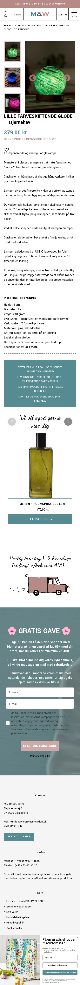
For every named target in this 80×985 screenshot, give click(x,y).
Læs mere (31, 347)
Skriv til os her (18, 836)
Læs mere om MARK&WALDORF (25, 901)
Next (67, 78)
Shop (20, 25)
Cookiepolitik (14, 928)
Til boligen (34, 25)
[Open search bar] (6, 12)
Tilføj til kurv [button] (41, 519)
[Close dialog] (77, 937)
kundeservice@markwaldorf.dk (28, 821)
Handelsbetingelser (18, 917)
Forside (8, 25)
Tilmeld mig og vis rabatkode (60, 973)
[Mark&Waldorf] (40, 14)
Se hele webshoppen (19, 906)
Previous (33, 78)
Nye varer (12, 912)
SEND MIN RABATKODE (40, 746)
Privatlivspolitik (15, 922)
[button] (5, 148)
